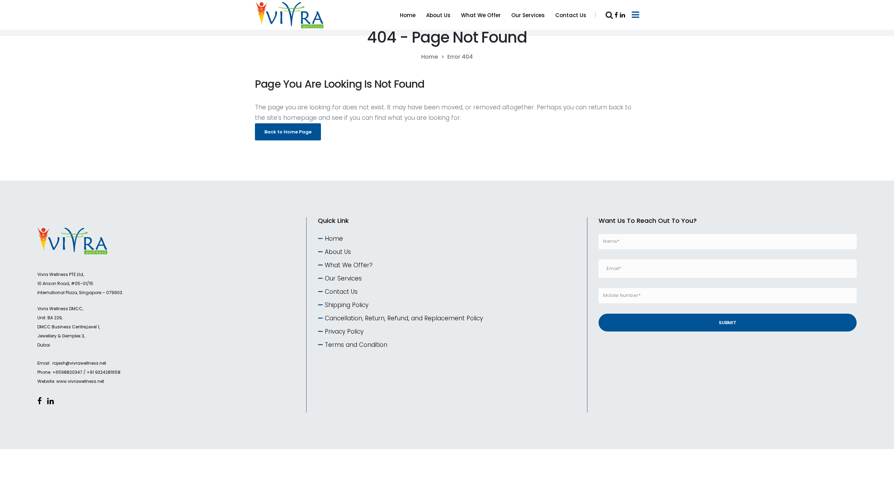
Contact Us (341, 291)
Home (429, 57)
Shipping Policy (346, 305)
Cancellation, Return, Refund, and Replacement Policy (404, 318)
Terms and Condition (356, 345)
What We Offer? (349, 265)
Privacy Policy (344, 331)
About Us (338, 252)
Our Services (343, 278)
